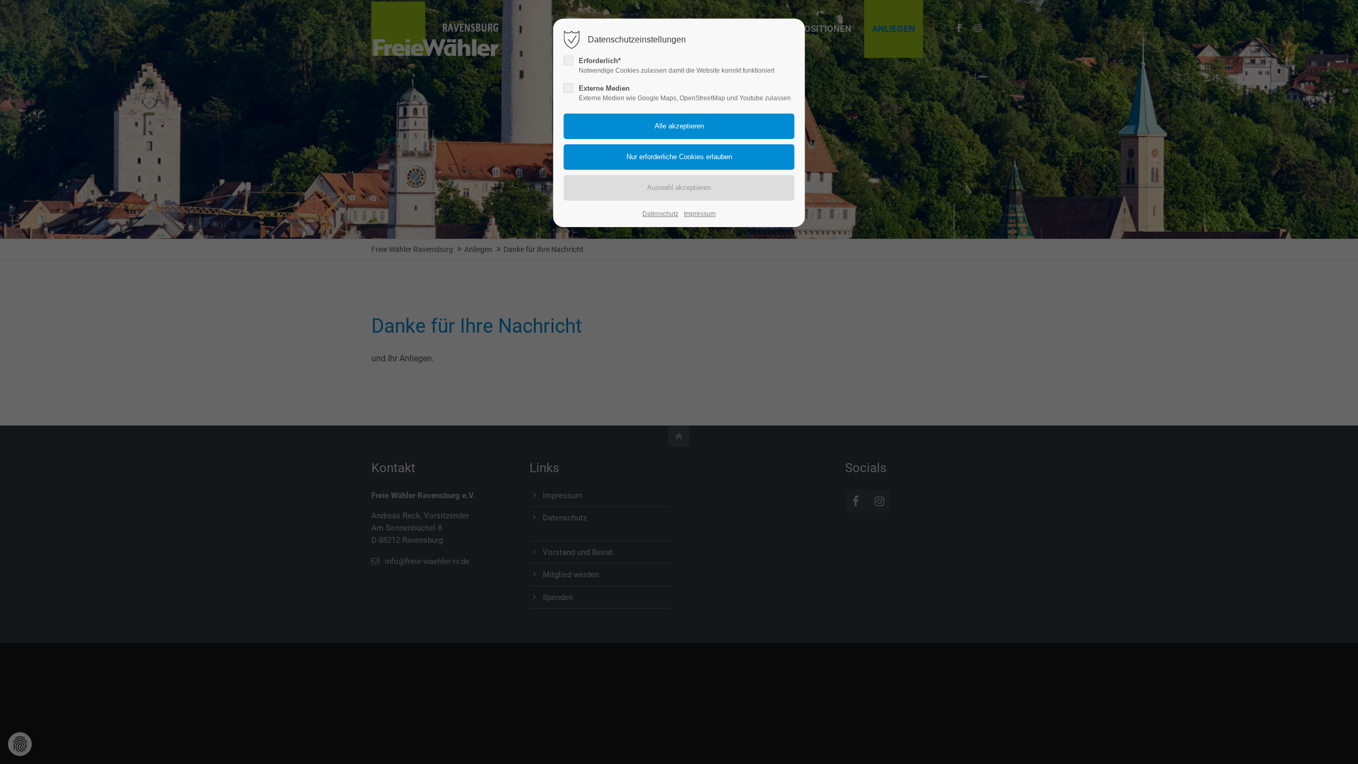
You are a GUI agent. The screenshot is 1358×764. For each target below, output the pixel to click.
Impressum (700, 214)
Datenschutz (660, 214)
